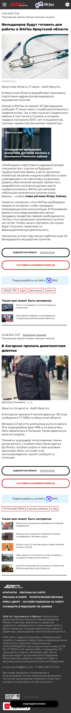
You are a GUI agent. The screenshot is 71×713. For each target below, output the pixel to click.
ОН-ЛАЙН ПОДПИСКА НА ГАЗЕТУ (43, 601)
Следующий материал (34, 704)
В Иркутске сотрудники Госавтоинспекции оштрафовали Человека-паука (38, 535)
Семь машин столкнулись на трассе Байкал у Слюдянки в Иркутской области (39, 556)
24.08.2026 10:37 (11, 334)
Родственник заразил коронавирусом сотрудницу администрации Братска (35, 317)
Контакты (10, 592)
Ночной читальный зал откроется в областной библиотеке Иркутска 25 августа (40, 567)
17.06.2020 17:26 (10, 13)
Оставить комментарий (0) (36, 265)
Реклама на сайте (32, 592)
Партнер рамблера (31, 697)
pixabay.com (9, 80)
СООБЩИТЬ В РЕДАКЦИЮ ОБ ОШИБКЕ (27, 606)
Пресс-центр (11, 601)
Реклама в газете (15, 597)
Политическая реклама (46, 597)
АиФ (30, 402)
